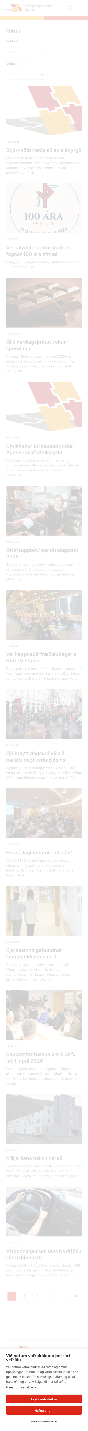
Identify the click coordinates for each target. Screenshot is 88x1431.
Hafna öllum (44, 1410)
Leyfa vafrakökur (44, 1399)
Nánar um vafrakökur (21, 1387)
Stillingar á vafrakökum (44, 1421)
